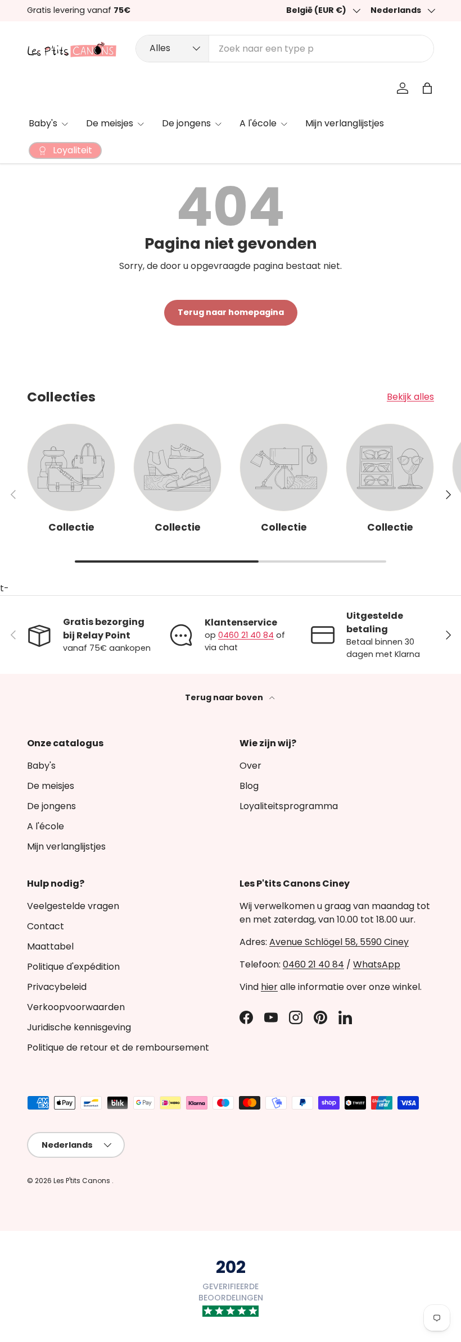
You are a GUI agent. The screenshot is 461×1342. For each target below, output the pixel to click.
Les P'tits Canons (82, 1180)
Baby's (41, 765)
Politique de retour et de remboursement (118, 1047)
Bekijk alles (410, 396)
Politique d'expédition (73, 966)
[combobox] (284, 48)
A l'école (45, 826)
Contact (45, 926)
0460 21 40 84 (246, 635)
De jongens (51, 806)
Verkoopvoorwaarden (76, 1007)
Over (250, 765)
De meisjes (50, 785)
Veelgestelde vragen (73, 906)
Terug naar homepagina (231, 312)
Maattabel (50, 946)
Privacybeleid (57, 986)
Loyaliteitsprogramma (288, 806)
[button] (427, 88)
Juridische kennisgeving (79, 1027)
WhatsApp (376, 964)
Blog (249, 785)
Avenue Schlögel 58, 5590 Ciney (339, 941)
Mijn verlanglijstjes (344, 123)
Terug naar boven (225, 697)
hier (269, 986)
